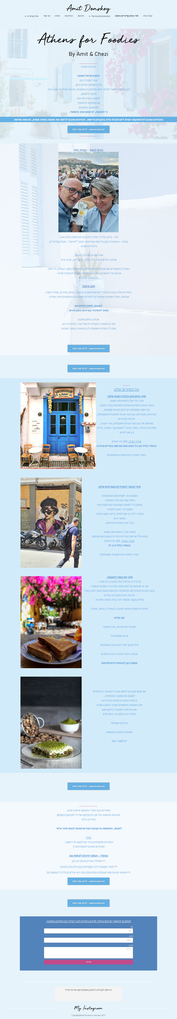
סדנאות (81, 15)
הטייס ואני (69, 15)
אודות (57, 15)
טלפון (131, 936)
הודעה (131, 945)
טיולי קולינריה (33, 16)
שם (131, 927)
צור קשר (46, 15)
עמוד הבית (147, 15)
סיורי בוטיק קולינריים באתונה (126, 15)
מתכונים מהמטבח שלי (100, 16)
